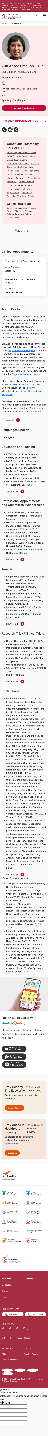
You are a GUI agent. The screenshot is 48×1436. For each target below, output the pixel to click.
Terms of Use (7, 1348)
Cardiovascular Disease (18, 163)
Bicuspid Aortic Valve (17, 160)
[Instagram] (11, 1329)
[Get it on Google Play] (14, 1056)
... (9, 23)
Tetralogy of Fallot (26, 196)
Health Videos (37, 1314)
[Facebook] (4, 1329)
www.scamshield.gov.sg (30, 9)
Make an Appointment (24, 108)
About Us (6, 1278)
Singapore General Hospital (26, 374)
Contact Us (7, 1285)
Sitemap (27, 1348)
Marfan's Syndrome (16, 178)
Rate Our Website (31, 1354)
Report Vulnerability (10, 1360)
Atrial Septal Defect (26, 156)
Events (5, 1291)
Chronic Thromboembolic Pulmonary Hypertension (23, 167)
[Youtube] (18, 1329)
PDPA (4, 1354)
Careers (29, 1278)
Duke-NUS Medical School (22, 384)
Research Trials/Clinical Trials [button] (20, 120)
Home (4, 23)
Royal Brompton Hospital (22, 350)
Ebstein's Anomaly (23, 174)
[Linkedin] (25, 1329)
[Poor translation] (8, 1402)
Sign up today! (14, 1108)
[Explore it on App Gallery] (14, 1064)
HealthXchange (14, 1314)
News (4, 1297)
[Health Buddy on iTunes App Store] (14, 1049)
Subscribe (12, 1153)
